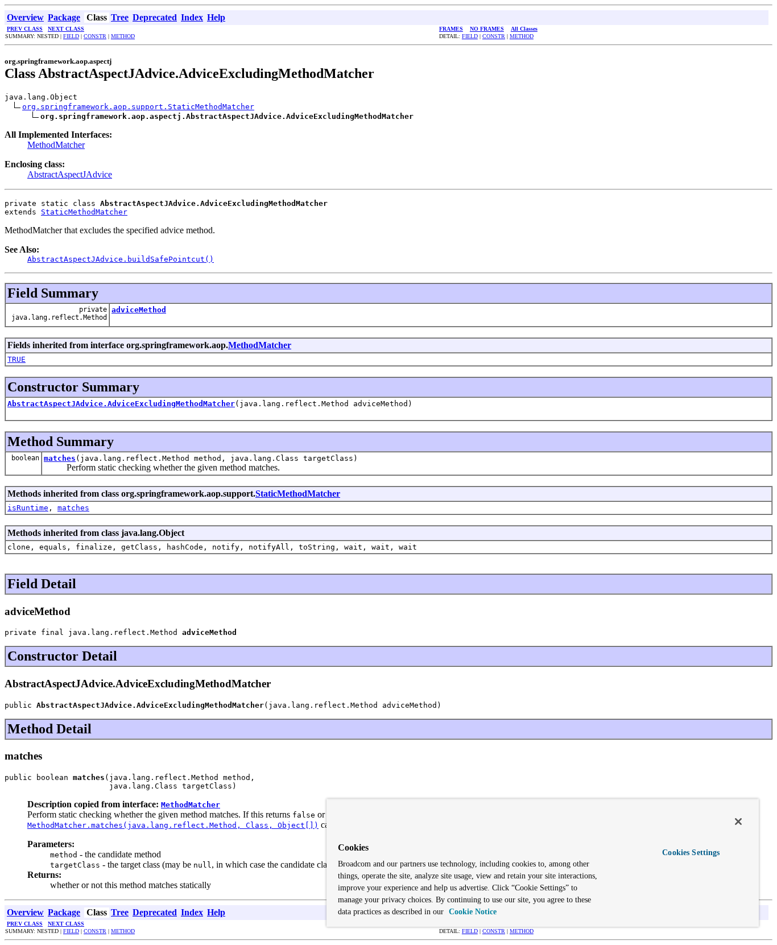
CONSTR (95, 36)
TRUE (16, 359)
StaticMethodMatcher (84, 212)
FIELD (71, 36)
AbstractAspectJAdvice (69, 174)
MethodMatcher (56, 145)
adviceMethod (138, 310)
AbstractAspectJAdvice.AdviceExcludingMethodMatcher (121, 403)
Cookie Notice (472, 911)
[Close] (738, 821)
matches (60, 458)
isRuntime (27, 508)
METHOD (123, 36)
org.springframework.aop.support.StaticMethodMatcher (138, 106)
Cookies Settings (691, 852)
